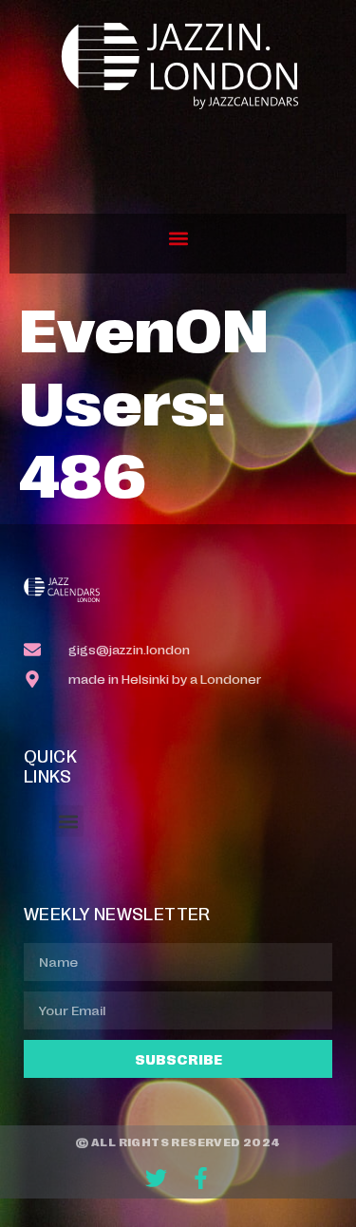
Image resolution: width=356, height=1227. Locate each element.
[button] (178, 239)
